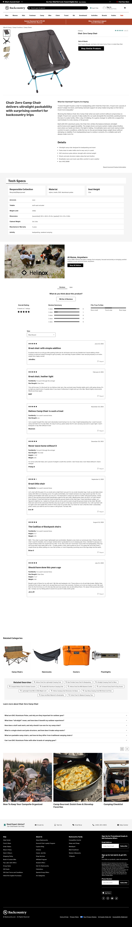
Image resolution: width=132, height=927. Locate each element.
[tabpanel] (66, 210)
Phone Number (107, 879)
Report (101, 361)
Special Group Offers (42, 872)
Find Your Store (124, 2)
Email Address (107, 842)
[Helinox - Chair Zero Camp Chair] (6, 33)
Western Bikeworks (75, 853)
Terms (103, 875)
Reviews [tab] (62, 287)
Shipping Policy (8, 856)
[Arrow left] (122, 749)
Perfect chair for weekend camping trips (81, 695)
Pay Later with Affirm (10, 862)
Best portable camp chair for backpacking (79, 682)
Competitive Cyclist (75, 840)
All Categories (40, 875)
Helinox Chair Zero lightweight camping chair (48, 682)
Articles (38, 850)
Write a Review (66, 299)
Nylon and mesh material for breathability (52, 695)
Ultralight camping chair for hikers (107, 682)
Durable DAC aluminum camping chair (52, 686)
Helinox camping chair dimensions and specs (65, 691)
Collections (39, 869)
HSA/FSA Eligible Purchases (12, 875)
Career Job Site (41, 853)
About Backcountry (42, 840)
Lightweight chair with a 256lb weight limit (34, 691)
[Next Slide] (110, 1)
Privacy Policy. (109, 875)
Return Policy (7, 850)
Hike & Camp (7, 27)
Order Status (7, 846)
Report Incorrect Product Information (114, 167)
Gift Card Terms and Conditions (13, 872)
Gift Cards (6, 869)
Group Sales (7, 866)
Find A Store (7, 843)
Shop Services (40, 856)
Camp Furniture (18, 27)
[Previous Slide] (22, 1)
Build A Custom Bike (9, 859)
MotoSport (72, 846)
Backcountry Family (76, 837)
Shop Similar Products (91, 48)
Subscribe (123, 846)
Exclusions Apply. (106, 864)
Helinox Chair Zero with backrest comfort (81, 686)
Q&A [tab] (71, 287)
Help (4, 837)
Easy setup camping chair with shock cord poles (98, 691)
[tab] (17, 181)
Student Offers (40, 862)
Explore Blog (40, 846)
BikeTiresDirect (74, 850)
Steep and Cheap (74, 843)
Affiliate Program (41, 859)
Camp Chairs (28, 27)
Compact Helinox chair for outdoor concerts (23, 686)
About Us (39, 837)
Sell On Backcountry (42, 866)
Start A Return (7, 853)
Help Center (7, 840)
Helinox (80, 31)
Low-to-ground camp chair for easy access (111, 686)
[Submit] (29, 8)
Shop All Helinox (75, 265)
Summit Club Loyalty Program (45, 843)
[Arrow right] (127, 749)
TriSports (72, 856)
